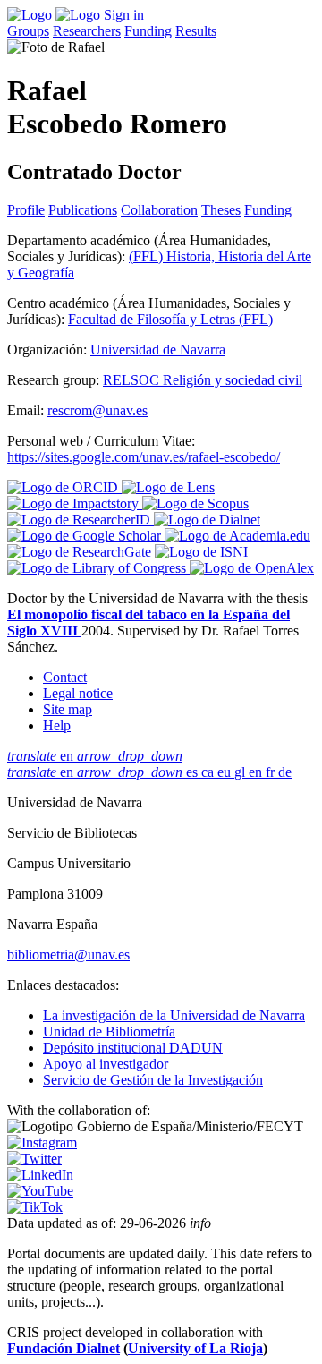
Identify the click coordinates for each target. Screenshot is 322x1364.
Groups (28, 30)
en (94, 755)
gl (241, 772)
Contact (65, 677)
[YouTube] (40, 1190)
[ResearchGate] (81, 551)
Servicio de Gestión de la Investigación (153, 1079)
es (193, 772)
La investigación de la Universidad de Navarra (174, 1015)
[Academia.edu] (237, 535)
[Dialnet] (207, 519)
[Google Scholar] (86, 535)
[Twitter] (34, 1158)
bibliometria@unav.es (68, 954)
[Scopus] (195, 503)
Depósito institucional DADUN (133, 1047)
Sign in (124, 14)
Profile (26, 209)
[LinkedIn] (40, 1174)
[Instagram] (42, 1142)
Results (195, 30)
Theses (221, 209)
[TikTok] (35, 1207)
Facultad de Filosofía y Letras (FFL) (170, 319)
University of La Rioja (195, 1348)
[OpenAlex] (252, 567)
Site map (67, 709)
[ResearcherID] (80, 519)
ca (209, 772)
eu (225, 772)
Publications (82, 209)
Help (57, 725)
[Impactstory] (74, 503)
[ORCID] (64, 487)
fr (272, 772)
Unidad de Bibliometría (109, 1031)
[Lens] (168, 487)
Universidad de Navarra (157, 349)
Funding (148, 30)
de (285, 772)
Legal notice (78, 693)
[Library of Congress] (98, 567)
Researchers (87, 30)
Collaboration (159, 209)
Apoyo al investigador (105, 1063)
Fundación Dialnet (63, 1348)
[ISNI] (201, 551)
